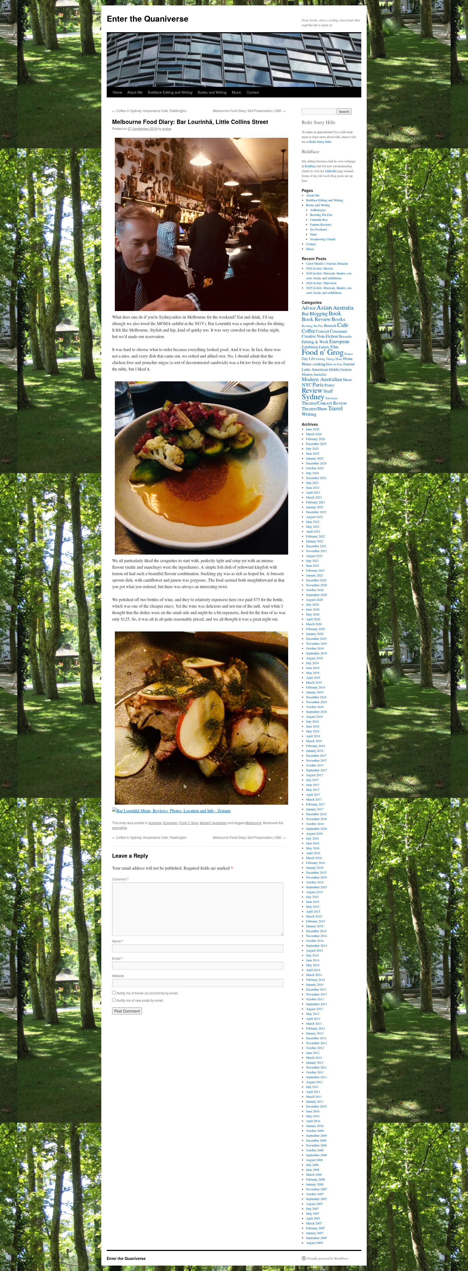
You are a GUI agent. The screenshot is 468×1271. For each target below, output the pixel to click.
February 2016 (315, 862)
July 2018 (312, 721)
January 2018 (314, 750)
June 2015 (312, 901)
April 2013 (313, 1018)
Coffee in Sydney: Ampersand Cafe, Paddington (149, 110)
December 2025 (316, 443)
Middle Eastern (340, 369)
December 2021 (316, 546)
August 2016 (314, 833)
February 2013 (315, 1028)
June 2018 (312, 726)
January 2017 (314, 809)
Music (236, 92)
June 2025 (312, 453)
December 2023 (316, 478)
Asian (324, 307)
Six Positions (318, 229)
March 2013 (314, 1023)
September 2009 (316, 1135)
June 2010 (312, 1111)
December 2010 (316, 1106)
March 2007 (314, 1223)
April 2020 (313, 619)
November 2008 (316, 1145)
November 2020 (316, 585)
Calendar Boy (319, 219)
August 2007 (314, 1203)
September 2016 (316, 828)
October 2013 (315, 999)
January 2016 (314, 867)
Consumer (338, 331)
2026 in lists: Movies (319, 268)
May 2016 (312, 848)
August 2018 (314, 716)
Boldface (310, 166)
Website (118, 975)
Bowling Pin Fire (321, 214)
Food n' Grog (188, 822)
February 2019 (315, 687)
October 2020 (315, 590)
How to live (334, 364)
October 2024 (315, 468)
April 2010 (313, 1121)
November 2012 (316, 1043)
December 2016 (316, 814)
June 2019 (312, 668)
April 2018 (313, 736)
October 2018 (315, 707)
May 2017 (312, 789)
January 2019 (314, 692)
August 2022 (314, 517)
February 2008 (315, 1179)
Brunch (330, 325)
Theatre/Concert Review (324, 403)
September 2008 (316, 1155)
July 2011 (312, 1087)
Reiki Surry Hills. (320, 141)
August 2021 (314, 555)
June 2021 (312, 565)
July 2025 (312, 448)
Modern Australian (213, 822)
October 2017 (315, 765)
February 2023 (315, 502)
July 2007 (312, 1208)
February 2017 (315, 804)
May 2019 (312, 672)
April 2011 (313, 1091)
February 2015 (315, 921)
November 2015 (316, 877)
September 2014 (316, 945)
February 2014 (315, 979)
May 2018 (312, 731)
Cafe (342, 324)
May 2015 (312, 906)
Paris (318, 384)
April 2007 (313, 1218)
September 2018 (316, 711)
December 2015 (316, 872)
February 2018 (315, 745)
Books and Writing (212, 92)
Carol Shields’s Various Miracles (327, 263)
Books (338, 319)
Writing (309, 414)
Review (312, 390)
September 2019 (316, 653)
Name (117, 941)
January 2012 (314, 1062)
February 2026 (315, 439)
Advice (309, 307)
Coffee (308, 330)
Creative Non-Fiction (320, 336)
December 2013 (316, 989)
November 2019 (316, 643)
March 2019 (314, 682)
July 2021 (312, 560)
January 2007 (314, 1233)
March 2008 (314, 1174)
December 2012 (316, 1038)
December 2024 (316, 463)
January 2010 (314, 1125)
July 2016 (312, 838)
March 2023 (314, 497)
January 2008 (314, 1184)
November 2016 (316, 819)
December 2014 (316, 931)
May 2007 (312, 1213)
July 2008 (312, 1164)
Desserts (345, 336)
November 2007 (316, 1189)
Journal (349, 363)
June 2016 (312, 843)
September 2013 (316, 1004)
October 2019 (315, 648)
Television (331, 398)
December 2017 (316, 755)
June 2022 (312, 521)
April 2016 (313, 853)
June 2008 (312, 1169)
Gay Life (308, 358)
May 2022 (312, 526)
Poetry (329, 385)
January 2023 (314, 507)
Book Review (316, 318)
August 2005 (314, 1242)
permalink (119, 827)
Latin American (315, 369)
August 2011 (314, 1082)
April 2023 (313, 492)
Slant (313, 234)
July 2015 (312, 897)
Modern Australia (314, 374)
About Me (134, 92)
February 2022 (315, 536)
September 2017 (316, 770)
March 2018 (314, 741)
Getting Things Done (329, 359)
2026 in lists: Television (321, 283)
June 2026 (312, 429)
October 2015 (315, 882)
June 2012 (312, 1052)
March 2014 (314, 974)
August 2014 (314, 950)
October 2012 (315, 1048)
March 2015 (314, 916)
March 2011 (314, 1096)
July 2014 (312, 955)
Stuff (328, 391)
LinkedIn (331, 171)
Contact (253, 92)
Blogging (319, 313)
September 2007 (316, 1199)
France (348, 354)
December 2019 (316, 638)
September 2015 (316, 887)
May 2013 (312, 1013)
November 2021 (316, 551)
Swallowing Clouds (323, 239)
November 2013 (316, 994)
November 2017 (316, 760)
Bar (305, 313)
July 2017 (312, 780)
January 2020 (314, 633)
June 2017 (312, 784)
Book (335, 313)
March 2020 (314, 624)
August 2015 (314, 892)
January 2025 (314, 458)
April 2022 (313, 531)
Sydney (313, 396)
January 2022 (314, 541)
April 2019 (313, 677)
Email (117, 958)
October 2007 (315, 1194)
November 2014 (316, 935)
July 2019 (312, 663)
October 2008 (315, 1150)
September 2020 (316, 594)
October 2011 (315, 1072)
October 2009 (315, 1130)
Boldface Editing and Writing (170, 92)
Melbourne (253, 822)
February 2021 (315, 570)
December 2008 (316, 1140)
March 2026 (314, 434)
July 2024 (312, 473)
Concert (322, 331)
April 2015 (313, 911)
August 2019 (314, 658)
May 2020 (312, 614)
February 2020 (315, 629)
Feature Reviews (321, 224)
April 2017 (313, 794)
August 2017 (314, 775)
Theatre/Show (314, 408)
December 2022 (316, 512)
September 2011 (316, 1077)
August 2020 (314, 599)
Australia (154, 822)
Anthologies (318, 210)
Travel (335, 408)
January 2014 (314, 984)
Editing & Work (315, 341)
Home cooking (313, 363)
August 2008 (314, 1160)
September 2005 (316, 1238)
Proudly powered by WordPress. (328, 1258)
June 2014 (312, 960)
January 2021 (314, 575)
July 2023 (312, 482)
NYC (307, 384)
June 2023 (312, 487)
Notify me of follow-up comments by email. (147, 993)
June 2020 (312, 609)
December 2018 (316, 697)
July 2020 (312, 604)
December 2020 (316, 580)
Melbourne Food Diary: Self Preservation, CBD (249, 110)
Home (117, 92)
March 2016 (314, 858)
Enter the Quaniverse (147, 18)
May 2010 (312, 1116)
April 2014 (313, 970)
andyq (166, 128)
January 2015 (314, 926)
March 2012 (314, 1057)
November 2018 (316, 702)
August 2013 (314, 1009)
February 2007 (315, 1228)
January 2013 (314, 1033)
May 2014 (312, 965)
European (170, 822)
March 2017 (314, 799)
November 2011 (316, 1067)
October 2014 (315, 940)
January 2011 (314, 1101)
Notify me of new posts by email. (140, 1000)
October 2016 (315, 823)
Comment (120, 879)
